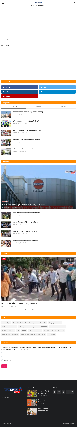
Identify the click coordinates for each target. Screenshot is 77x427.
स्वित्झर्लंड (24, 331)
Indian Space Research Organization (29, 327)
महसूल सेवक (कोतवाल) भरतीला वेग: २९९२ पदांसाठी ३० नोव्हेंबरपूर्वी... (29, 112)
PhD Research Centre (8, 331)
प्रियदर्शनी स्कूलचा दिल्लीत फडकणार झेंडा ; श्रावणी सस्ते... (43, 402)
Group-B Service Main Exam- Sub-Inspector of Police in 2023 (29, 323)
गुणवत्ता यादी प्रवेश (6, 323)
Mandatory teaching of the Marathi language (33, 335)
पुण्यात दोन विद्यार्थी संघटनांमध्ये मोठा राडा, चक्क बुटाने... (25, 231)
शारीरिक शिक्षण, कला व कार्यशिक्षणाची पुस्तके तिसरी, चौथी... (26, 121)
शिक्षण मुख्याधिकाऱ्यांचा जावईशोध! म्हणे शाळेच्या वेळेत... (25, 222)
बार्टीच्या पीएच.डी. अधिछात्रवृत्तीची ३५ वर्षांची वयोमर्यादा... (26, 149)
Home (2, 40)
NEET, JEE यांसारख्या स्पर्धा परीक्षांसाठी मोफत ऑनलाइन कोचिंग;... (43, 411)
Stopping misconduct (55, 323)
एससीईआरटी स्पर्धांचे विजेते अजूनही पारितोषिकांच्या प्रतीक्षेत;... (27, 213)
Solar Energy (51, 335)
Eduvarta (15, 114)
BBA (18, 331)
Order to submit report (34, 331)
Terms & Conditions (68, 423)
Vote (4, 366)
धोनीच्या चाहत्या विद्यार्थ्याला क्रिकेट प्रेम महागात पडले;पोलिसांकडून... (44, 393)
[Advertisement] (38, 17)
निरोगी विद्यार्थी (44, 327)
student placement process (57, 327)
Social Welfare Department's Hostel (54, 331)
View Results (12, 366)
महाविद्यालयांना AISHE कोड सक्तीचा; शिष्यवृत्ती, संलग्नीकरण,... (27, 139)
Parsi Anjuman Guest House (10, 335)
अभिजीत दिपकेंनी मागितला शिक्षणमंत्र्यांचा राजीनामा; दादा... (26, 240)
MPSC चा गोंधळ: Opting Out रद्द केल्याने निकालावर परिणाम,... (28, 130)
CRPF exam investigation (9, 327)
